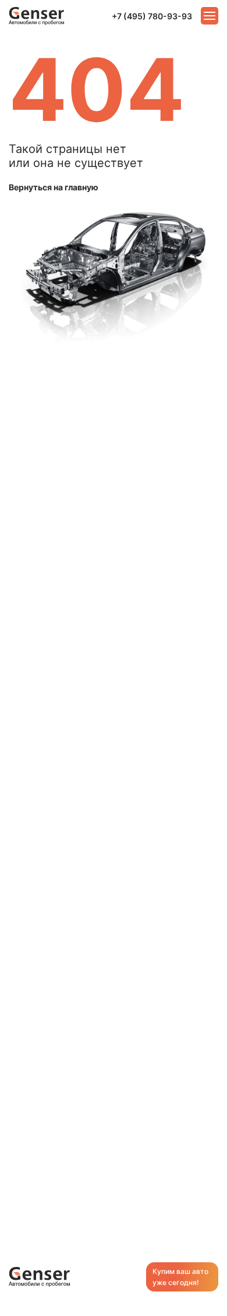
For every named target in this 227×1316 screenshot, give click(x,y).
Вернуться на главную (53, 187)
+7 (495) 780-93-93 (152, 16)
